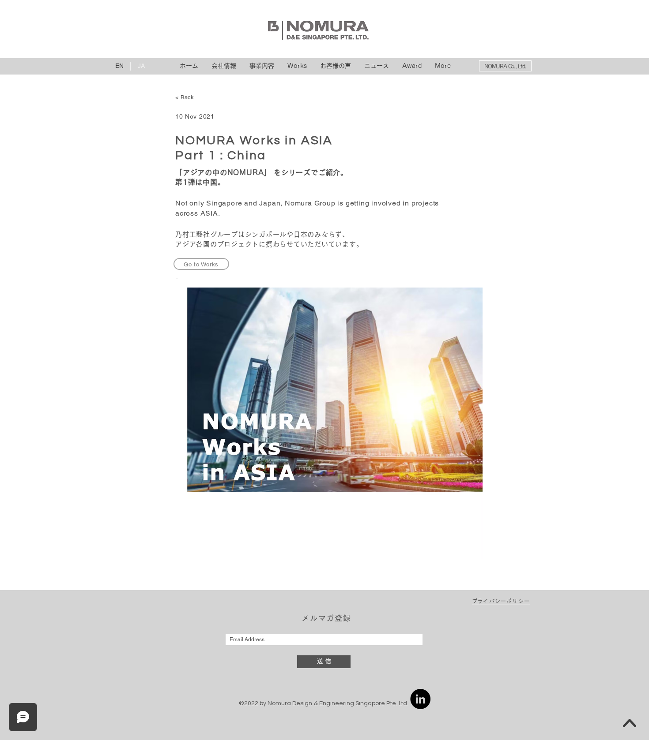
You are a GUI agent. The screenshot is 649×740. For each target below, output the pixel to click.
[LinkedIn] (420, 699)
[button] (501, 601)
